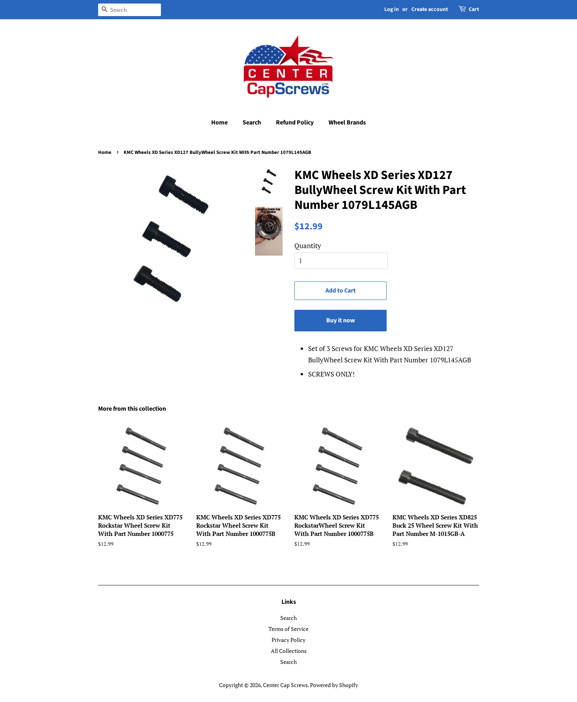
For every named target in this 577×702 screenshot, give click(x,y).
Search (252, 122)
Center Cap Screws (285, 685)
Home (219, 122)
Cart (474, 9)
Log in (391, 9)
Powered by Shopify (334, 685)
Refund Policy (295, 122)
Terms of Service (288, 629)
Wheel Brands (347, 122)
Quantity (307, 245)
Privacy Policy (288, 640)
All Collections (289, 650)
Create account (429, 9)
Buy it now (340, 320)
